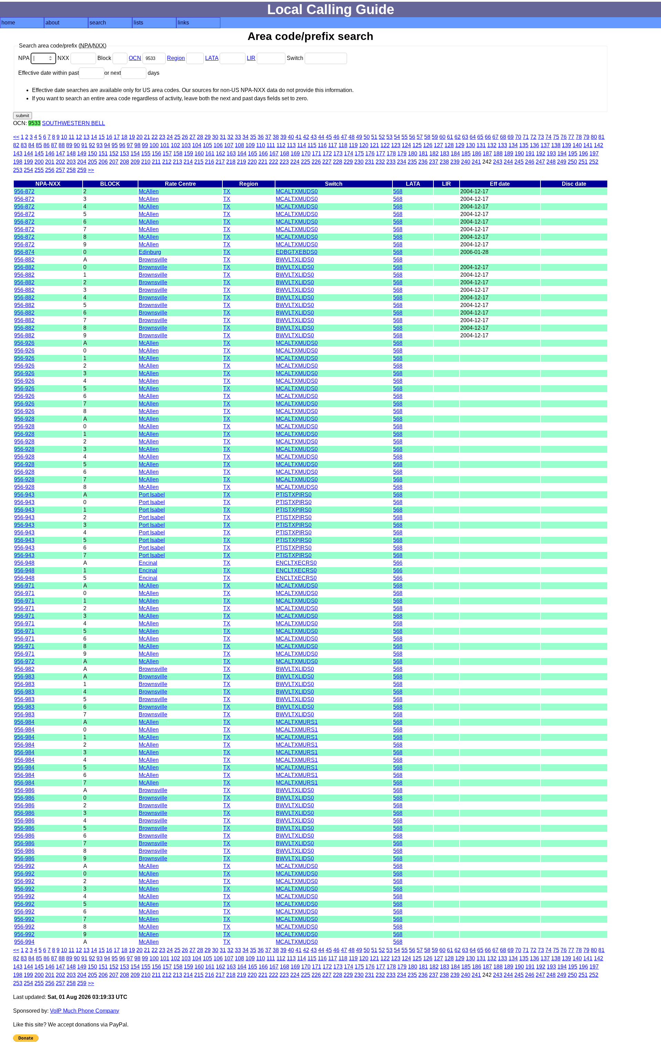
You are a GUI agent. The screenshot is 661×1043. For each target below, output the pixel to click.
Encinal (148, 563)
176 (370, 153)
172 (327, 153)
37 (268, 137)
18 (124, 137)
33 (238, 137)
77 (571, 137)
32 (230, 137)
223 (284, 162)
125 (417, 145)
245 (519, 162)
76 (563, 137)
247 (540, 162)
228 (337, 162)
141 (587, 145)
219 (241, 162)
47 (344, 137)
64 (473, 137)
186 (476, 153)
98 (137, 145)
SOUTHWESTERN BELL (73, 123)
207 (113, 162)
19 (132, 137)
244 (508, 162)
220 (252, 162)
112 (280, 145)
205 (92, 162)
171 (316, 153)
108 (239, 145)
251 (583, 162)
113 (291, 145)
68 (503, 137)
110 (260, 145)
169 (295, 153)
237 (433, 162)
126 (427, 145)
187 (487, 153)
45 (329, 137)
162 (220, 153)
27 (192, 137)
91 (84, 145)
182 (434, 153)
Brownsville (153, 260)
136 (534, 145)
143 (17, 153)
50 (367, 137)
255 (39, 170)
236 (423, 162)
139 (566, 145)
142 (598, 145)
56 (412, 137)
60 (442, 137)
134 (513, 145)
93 (99, 145)
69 (510, 137)
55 (404, 137)
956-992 (24, 866)
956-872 (24, 191)
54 (397, 137)
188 (498, 153)
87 (54, 145)
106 (218, 145)
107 (228, 145)
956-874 (24, 252)
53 (389, 137)
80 (594, 137)
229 (348, 162)
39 (283, 137)
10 (64, 137)
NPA (24, 58)
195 (572, 153)
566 (397, 563)
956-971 (24, 586)
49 (359, 137)
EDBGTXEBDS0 (296, 252)
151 (103, 153)
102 (175, 145)
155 (145, 153)
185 (466, 153)
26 (185, 137)
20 (139, 137)
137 (545, 145)
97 (130, 145)
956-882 (24, 260)
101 (164, 145)
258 (71, 170)
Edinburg (150, 252)
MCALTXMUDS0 (297, 191)
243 (497, 162)
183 (444, 153)
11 (71, 137)
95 (115, 145)
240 (465, 162)
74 (548, 137)
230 (359, 162)
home (8, 22)
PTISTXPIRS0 (294, 495)
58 (427, 137)
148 (71, 153)
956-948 (24, 563)
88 (62, 145)
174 (348, 153)
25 (177, 137)
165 (252, 153)
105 (207, 145)
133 (502, 145)
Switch (296, 58)
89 (69, 145)
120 (363, 145)
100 (154, 145)
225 (305, 162)
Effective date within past (48, 73)
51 (374, 137)
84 (31, 145)
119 (353, 145)
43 (314, 137)
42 (306, 137)
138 (555, 145)
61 (450, 137)
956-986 (24, 790)
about (52, 22)
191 (530, 153)
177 (380, 153)
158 (177, 153)
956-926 (24, 343)
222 (273, 162)
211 (156, 162)
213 (177, 162)
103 (186, 145)
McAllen (149, 191)
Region (176, 58)
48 (351, 137)
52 (382, 137)
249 (561, 162)
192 (540, 153)
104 (196, 145)
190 (519, 153)
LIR (251, 58)
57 (420, 137)
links (183, 22)
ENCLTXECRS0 (296, 563)
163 (231, 153)
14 (94, 137)
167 (274, 153)
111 (270, 145)
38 (276, 137)
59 (435, 137)
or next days (131, 73)
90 (77, 145)
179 (402, 153)
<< (16, 137)
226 (316, 162)
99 (145, 145)
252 (593, 162)
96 (122, 145)
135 (523, 145)
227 (327, 162)
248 (551, 162)
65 (480, 137)
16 (109, 137)
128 (449, 145)
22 (154, 137)
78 (579, 137)
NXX (64, 58)
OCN (135, 58)
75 (556, 137)
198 (17, 162)
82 (16, 145)
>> (91, 170)
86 (46, 145)
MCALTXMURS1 (297, 722)
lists (138, 22)
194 (562, 153)
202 (60, 162)
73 (541, 137)
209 (135, 162)
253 (17, 170)
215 (198, 162)
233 (391, 162)
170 (306, 153)
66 (488, 137)
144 (28, 153)
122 (385, 145)
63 (465, 137)
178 (391, 153)
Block (105, 58)
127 (438, 145)
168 (284, 153)
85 (39, 145)
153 (124, 153)
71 (526, 137)
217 (220, 162)
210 (145, 162)
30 (215, 137)
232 (380, 162)
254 (28, 170)
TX (226, 191)
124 (406, 145)
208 (124, 162)
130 (470, 145)
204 (81, 162)
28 (200, 137)
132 (491, 145)
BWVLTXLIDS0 (295, 260)
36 (261, 137)
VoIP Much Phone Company (84, 1011)
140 (577, 145)
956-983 (24, 676)
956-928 (24, 419)
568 (397, 191)
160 (199, 153)
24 (170, 137)
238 (444, 162)
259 (81, 170)
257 (60, 170)
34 (245, 137)
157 (167, 153)
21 (147, 137)
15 (101, 137)
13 (86, 137)
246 (529, 162)
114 (301, 145)
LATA (211, 58)
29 (207, 137)
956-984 (24, 722)
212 (166, 162)
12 (79, 137)
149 (81, 153)
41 (298, 137)
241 (476, 162)
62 (457, 137)
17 (117, 137)
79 (586, 137)
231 (369, 162)
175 (359, 153)
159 (188, 153)
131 (481, 145)
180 (412, 153)
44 (321, 137)
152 (113, 153)
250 (572, 162)
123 (395, 145)
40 (291, 137)
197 (594, 153)
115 (311, 145)
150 (92, 153)
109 (250, 145)
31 (223, 137)
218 (230, 162)
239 (455, 162)
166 (263, 153)
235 (412, 162)
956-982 (24, 669)
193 (551, 153)
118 (342, 145)
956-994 (24, 942)
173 (338, 153)
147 (60, 153)
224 (295, 162)
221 (262, 162)
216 (209, 162)
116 (322, 145)
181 (423, 153)
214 (188, 162)
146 (49, 153)
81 (601, 137)
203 (71, 162)
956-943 (24, 495)
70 (518, 137)
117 (332, 145)
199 (28, 162)
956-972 (24, 661)
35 (253, 137)
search (98, 22)
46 (336, 137)
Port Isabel (152, 495)
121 (374, 145)
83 (24, 145)
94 (107, 145)
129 (459, 145)
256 (49, 170)
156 (156, 153)
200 (39, 162)
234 (401, 162)
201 (49, 162)
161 (209, 153)
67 (495, 137)
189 (508, 153)
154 (135, 153)
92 (92, 145)
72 (533, 137)
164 (241, 153)
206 (103, 162)
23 (162, 137)
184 (455, 153)
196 (583, 153)
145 (39, 153)
